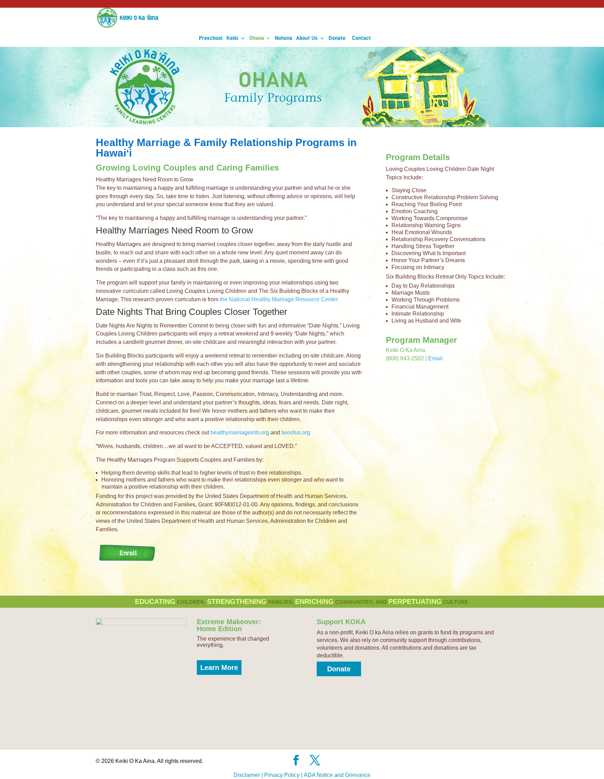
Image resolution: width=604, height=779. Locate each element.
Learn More (219, 658)
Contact (361, 18)
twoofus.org (296, 423)
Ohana (256, 18)
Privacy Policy (282, 766)
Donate (337, 18)
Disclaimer (246, 766)
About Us (307, 18)
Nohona (283, 18)
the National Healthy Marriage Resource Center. (279, 290)
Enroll (128, 543)
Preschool (211, 18)
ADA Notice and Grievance (337, 766)
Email (435, 349)
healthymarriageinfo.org (239, 423)
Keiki (232, 18)
